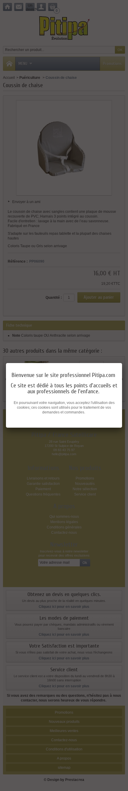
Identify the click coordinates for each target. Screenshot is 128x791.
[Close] (122, 363)
